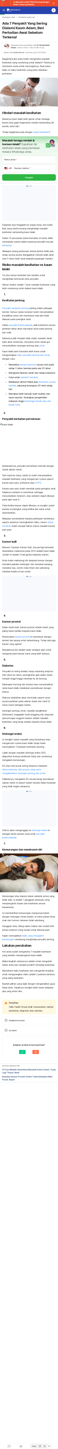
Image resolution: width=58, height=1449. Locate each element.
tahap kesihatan (41, 132)
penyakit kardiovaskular (20, 325)
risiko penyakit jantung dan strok (33, 355)
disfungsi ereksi (39, 830)
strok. (42, 345)
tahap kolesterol (28, 364)
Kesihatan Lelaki (8, 17)
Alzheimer (6, 245)
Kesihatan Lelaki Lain (26, 17)
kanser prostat (22, 636)
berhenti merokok (29, 377)
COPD (38, 482)
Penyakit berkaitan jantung (15, 308)
